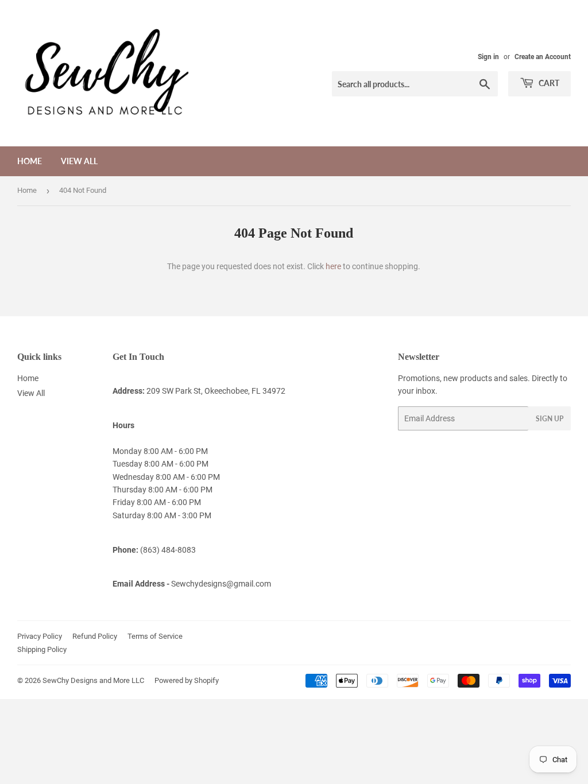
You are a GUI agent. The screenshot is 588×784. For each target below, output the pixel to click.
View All (79, 161)
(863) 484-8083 (168, 549)
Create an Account (542, 57)
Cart (548, 83)
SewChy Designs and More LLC (93, 680)
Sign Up (549, 418)
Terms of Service (155, 636)
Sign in (488, 57)
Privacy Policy (39, 636)
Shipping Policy (42, 649)
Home (29, 161)
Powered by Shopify (186, 680)
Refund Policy (94, 636)
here (333, 266)
